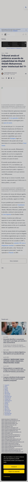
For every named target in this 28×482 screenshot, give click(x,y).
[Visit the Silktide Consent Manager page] (22, 476)
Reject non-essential (14, 471)
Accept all (14, 467)
